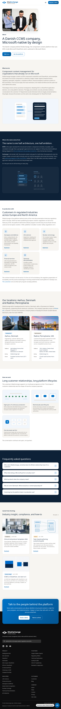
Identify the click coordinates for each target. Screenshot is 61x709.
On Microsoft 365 (6, 667)
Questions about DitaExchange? (45, 705)
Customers (34, 679)
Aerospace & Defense (7, 683)
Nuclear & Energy (6, 688)
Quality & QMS (35, 660)
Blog (32, 681)
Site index (33, 697)
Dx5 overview (5, 655)
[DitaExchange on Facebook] (6, 646)
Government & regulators (8, 686)
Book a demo (24, 617)
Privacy (33, 694)
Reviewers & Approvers (37, 665)
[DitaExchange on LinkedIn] (3, 646)
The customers (6, 282)
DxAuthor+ (5, 658)
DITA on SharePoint (7, 665)
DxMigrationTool (6, 653)
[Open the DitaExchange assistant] (57, 705)
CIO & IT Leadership (36, 663)
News (32, 689)
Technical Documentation (8, 690)
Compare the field (6, 672)
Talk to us (6, 54)
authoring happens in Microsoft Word (15, 158)
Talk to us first (36, 617)
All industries (5, 693)
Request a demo (53, 2)
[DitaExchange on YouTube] (10, 646)
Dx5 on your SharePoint (8, 663)
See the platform (18, 54)
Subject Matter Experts (37, 653)
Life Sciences (5, 679)
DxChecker (5, 660)
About (32, 687)
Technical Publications (36, 658)
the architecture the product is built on (25, 151)
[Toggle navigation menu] (45, 2)
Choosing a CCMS (6, 670)
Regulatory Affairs (35, 655)
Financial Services (6, 681)
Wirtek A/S (4, 705)
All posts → (56, 514)
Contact (33, 692)
